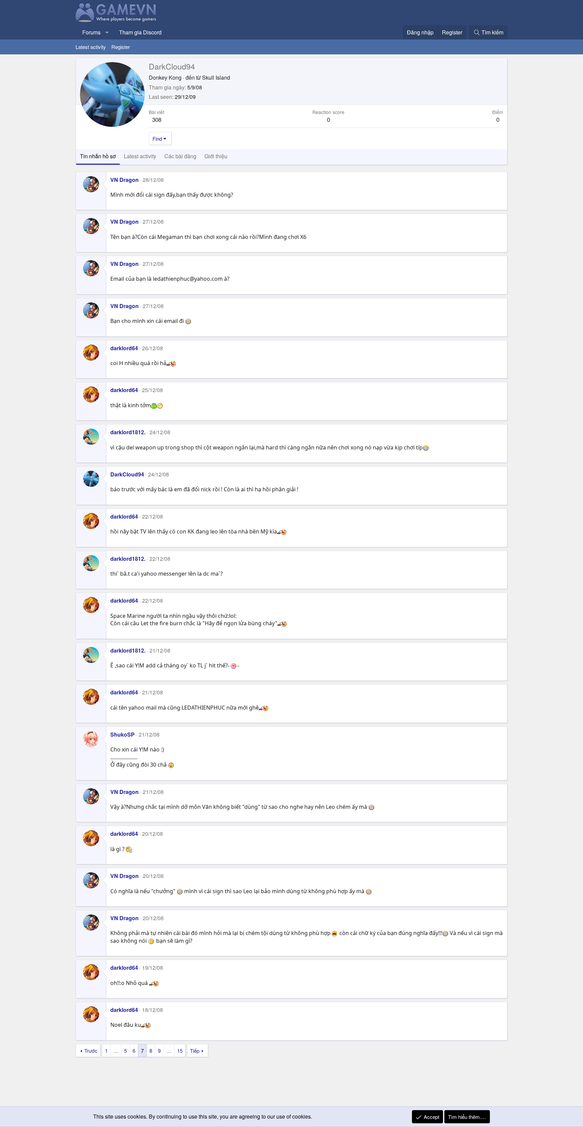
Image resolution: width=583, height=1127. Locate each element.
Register (120, 46)
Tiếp (194, 1050)
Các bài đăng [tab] (180, 156)
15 (180, 1050)
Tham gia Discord (140, 32)
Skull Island (216, 77)
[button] (107, 32)
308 (156, 119)
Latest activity (91, 46)
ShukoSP (122, 734)
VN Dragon (124, 180)
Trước (91, 1050)
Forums (91, 32)
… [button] (115, 1050)
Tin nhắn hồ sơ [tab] (98, 156)
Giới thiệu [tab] (215, 156)
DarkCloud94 (127, 474)
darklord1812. (127, 432)
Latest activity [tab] (140, 156)
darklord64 (124, 348)
